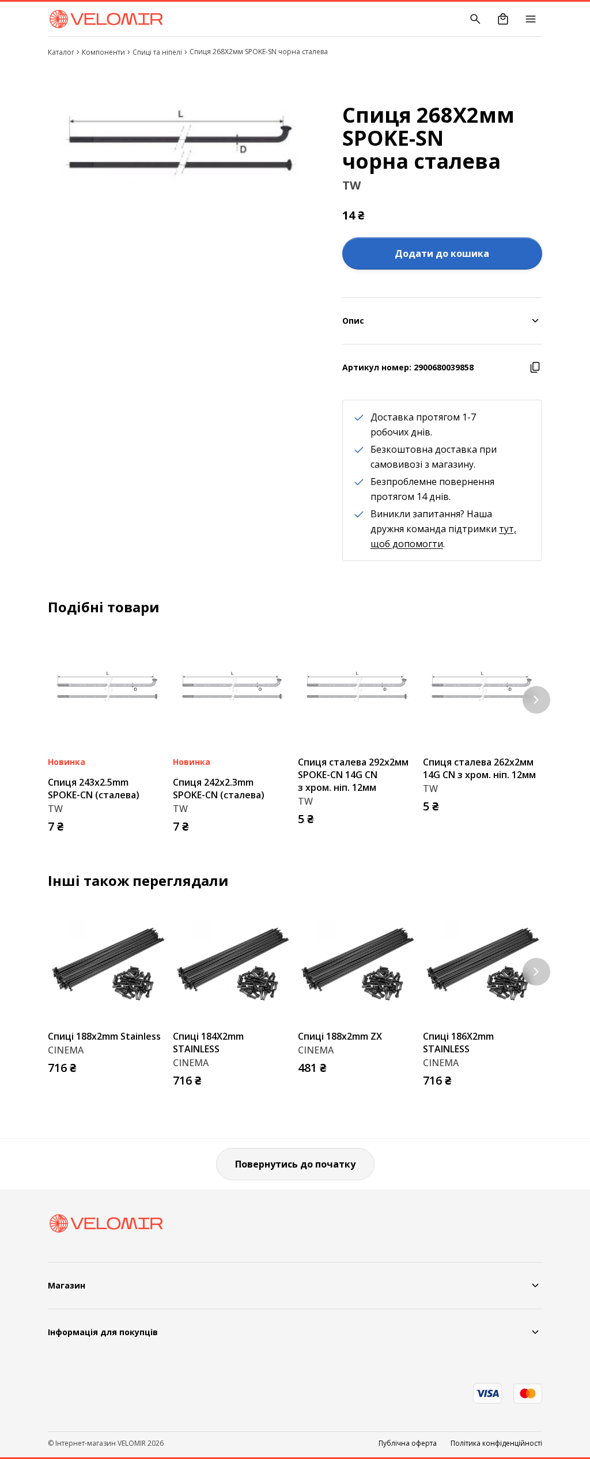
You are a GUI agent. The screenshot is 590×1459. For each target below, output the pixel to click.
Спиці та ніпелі (157, 52)
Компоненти (103, 52)
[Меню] (530, 19)
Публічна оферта (408, 1443)
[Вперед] (536, 700)
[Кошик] (503, 19)
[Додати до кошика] (155, 823)
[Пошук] (475, 19)
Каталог (61, 52)
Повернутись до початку (295, 1164)
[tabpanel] (181, 144)
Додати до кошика (442, 253)
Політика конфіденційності (496, 1443)
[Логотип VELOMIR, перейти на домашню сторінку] (106, 19)
